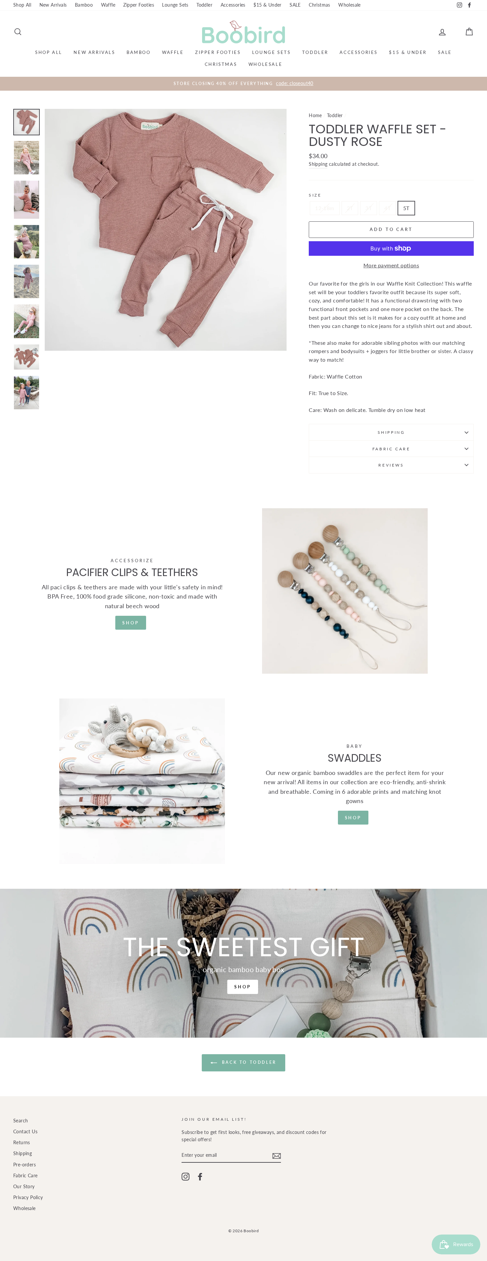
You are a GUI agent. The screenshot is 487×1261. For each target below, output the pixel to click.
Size (315, 195)
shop (353, 817)
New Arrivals (53, 5)
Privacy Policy (28, 1197)
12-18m (324, 208)
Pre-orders (24, 1164)
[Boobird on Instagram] (185, 1177)
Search (20, 1120)
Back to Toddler (248, 1062)
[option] (243, 83)
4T (387, 208)
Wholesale (349, 5)
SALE (295, 5)
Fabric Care (391, 448)
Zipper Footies (138, 5)
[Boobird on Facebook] (200, 1177)
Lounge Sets (175, 5)
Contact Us (25, 1131)
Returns (21, 1142)
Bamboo (84, 5)
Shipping (318, 164)
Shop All (22, 5)
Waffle (108, 5)
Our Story (24, 1186)
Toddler (204, 5)
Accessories (233, 5)
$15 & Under (267, 5)
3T (368, 208)
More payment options (391, 265)
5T (406, 208)
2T (350, 208)
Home (315, 115)
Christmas (319, 5)
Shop (130, 622)
